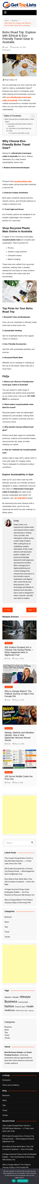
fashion (9, 1006)
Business (7, 50)
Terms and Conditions (10, 1085)
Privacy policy (22, 1181)
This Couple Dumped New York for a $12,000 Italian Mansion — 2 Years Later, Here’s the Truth (19, 860)
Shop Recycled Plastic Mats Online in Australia (20, 125)
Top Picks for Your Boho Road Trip (20, 128)
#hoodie (15, 997)
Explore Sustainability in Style (20, 133)
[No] (36, 1176)
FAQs (10, 131)
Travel (7, 932)
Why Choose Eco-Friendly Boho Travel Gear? (19, 120)
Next (30, 610)
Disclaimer (6, 1080)
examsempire (23, 1002)
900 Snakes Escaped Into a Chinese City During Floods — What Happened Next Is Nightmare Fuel (19, 871)
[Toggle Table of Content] (31, 116)
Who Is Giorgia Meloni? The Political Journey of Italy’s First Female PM (19, 693)
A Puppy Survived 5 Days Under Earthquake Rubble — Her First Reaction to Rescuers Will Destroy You (19, 892)
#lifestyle (25, 996)
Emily (6, 47)
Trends (7, 937)
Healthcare (10, 1010)
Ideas (7, 922)
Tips (6, 927)
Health (29, 1006)
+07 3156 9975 (20, 498)
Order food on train (22, 1010)
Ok (14, 1181)
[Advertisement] (19, 815)
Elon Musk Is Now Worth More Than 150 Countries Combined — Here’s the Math (19, 881)
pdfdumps (31, 1010)
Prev (9, 610)
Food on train (20, 1007)
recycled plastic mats (23, 181)
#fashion (8, 997)
